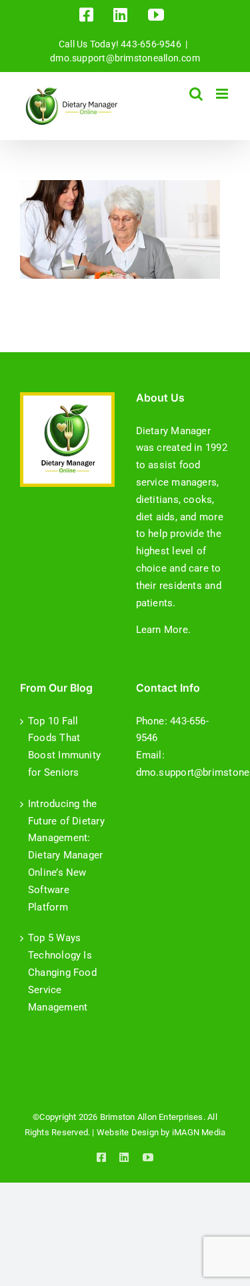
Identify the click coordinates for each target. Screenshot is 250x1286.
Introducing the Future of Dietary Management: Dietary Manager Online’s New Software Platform (66, 855)
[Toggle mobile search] (196, 94)
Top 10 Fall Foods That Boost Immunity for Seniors (64, 746)
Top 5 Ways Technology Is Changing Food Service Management (62, 972)
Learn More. (163, 630)
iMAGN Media (198, 1132)
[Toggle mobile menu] (223, 94)
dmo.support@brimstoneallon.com (125, 58)
